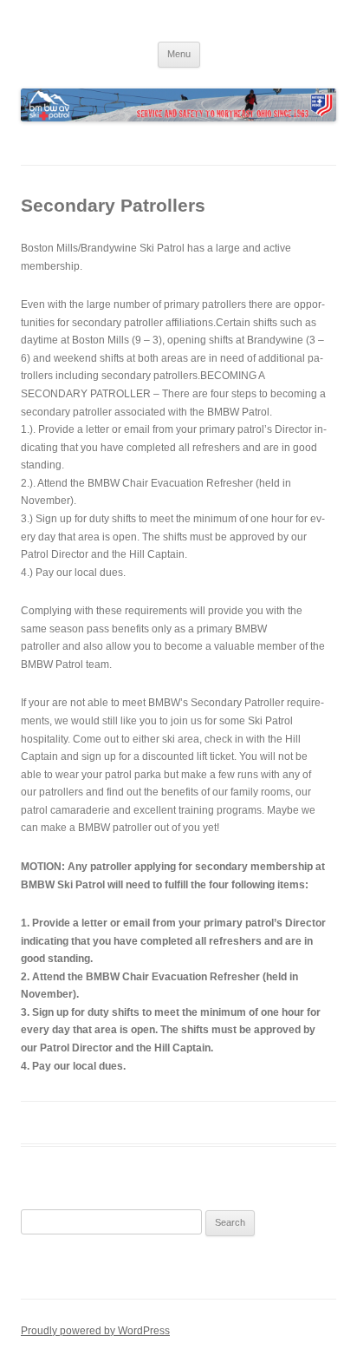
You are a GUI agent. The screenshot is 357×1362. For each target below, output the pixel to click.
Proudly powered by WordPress (95, 1331)
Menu (179, 54)
